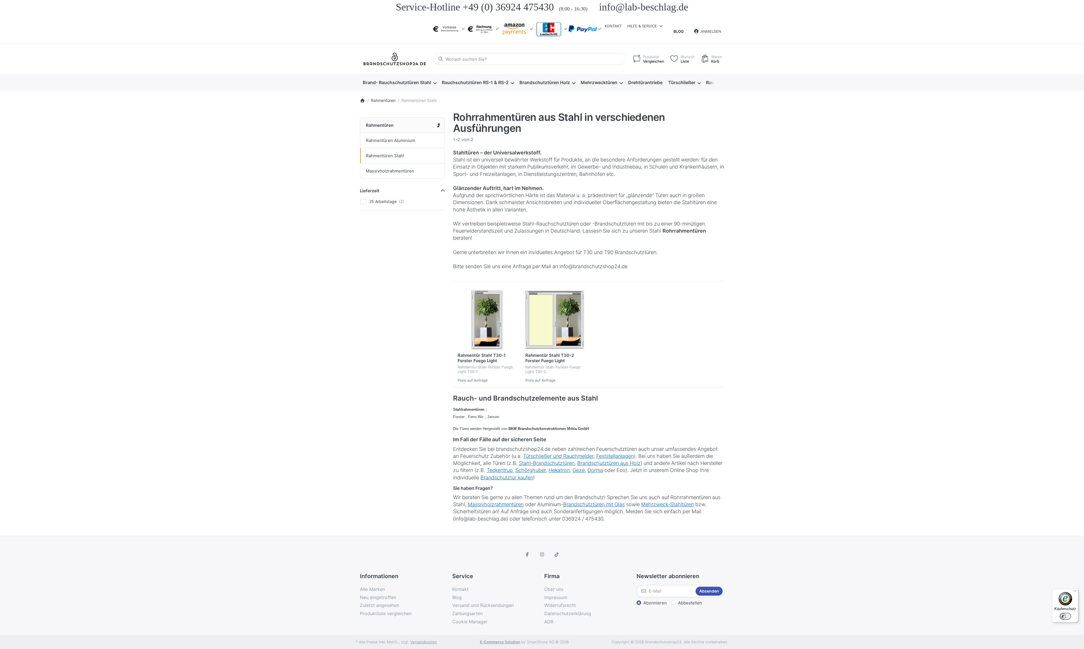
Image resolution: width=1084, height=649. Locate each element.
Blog (679, 31)
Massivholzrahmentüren (496, 504)
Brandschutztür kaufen (506, 477)
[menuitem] (399, 82)
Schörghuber (530, 470)
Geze (578, 470)
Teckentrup (500, 470)
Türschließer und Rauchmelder (558, 456)
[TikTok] (556, 554)
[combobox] (529, 59)
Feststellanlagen (615, 456)
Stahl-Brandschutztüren (546, 463)
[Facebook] (527, 554)
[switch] (1065, 616)
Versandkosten (423, 642)
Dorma (595, 470)
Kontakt (613, 26)
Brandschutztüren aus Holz (609, 463)
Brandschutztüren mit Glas (594, 504)
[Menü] (1075, 592)
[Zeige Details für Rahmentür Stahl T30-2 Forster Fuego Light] (554, 319)
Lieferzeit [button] (369, 190)
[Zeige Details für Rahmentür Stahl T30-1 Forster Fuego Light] (487, 319)
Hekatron (559, 470)
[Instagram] (542, 554)
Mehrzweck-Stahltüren (667, 504)
